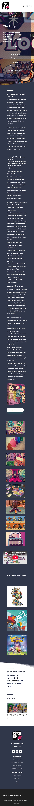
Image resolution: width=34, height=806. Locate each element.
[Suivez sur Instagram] (17, 751)
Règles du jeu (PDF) (13, 675)
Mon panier (17, 776)
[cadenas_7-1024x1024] (15, 545)
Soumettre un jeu (17, 768)
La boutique (17, 765)
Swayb (7, 795)
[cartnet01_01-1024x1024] (15, 482)
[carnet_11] (15, 513)
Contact (17, 778)
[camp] (15, 529)
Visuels (9, 686)
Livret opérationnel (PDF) (15, 680)
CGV (17, 781)
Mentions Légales (9, 800)
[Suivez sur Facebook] (13, 751)
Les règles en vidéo (17, 762)
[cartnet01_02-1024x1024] (15, 466)
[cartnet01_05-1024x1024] (15, 434)
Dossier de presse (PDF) (14, 683)
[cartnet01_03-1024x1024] (15, 450)
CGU (17, 784)
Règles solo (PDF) (12, 678)
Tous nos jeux (17, 760)
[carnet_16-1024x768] (15, 498)
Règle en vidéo (15, 410)
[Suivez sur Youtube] (20, 751)
